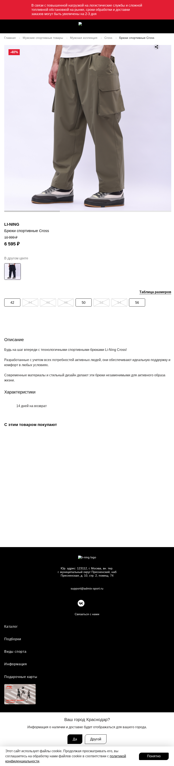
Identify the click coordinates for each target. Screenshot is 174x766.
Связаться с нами (87, 614)
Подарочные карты (20, 677)
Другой (95, 739)
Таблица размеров (155, 292)
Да (75, 739)
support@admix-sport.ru (87, 588)
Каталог (11, 626)
